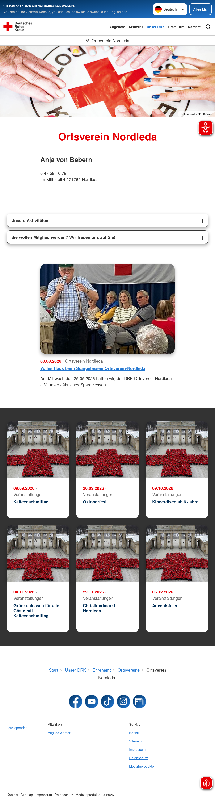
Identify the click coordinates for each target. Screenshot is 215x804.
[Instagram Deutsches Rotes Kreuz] (123, 701)
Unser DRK (156, 26)
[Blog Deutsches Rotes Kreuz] (139, 701)
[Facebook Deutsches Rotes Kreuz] (75, 701)
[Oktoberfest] (107, 449)
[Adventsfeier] (177, 553)
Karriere (194, 26)
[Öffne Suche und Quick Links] (208, 27)
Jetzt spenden (17, 727)
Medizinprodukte (141, 766)
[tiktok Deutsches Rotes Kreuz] (107, 701)
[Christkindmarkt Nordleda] (107, 553)
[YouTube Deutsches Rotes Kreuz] (91, 701)
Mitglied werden (59, 732)
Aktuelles (135, 26)
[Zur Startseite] (45, 27)
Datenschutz (138, 757)
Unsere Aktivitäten (29, 220)
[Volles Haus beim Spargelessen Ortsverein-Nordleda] (107, 309)
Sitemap (135, 741)
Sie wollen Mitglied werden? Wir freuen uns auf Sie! (63, 237)
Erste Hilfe (176, 26)
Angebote (117, 26)
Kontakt (134, 732)
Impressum (137, 749)
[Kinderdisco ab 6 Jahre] (177, 449)
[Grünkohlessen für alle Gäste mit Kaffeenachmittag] (38, 553)
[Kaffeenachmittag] (38, 449)
